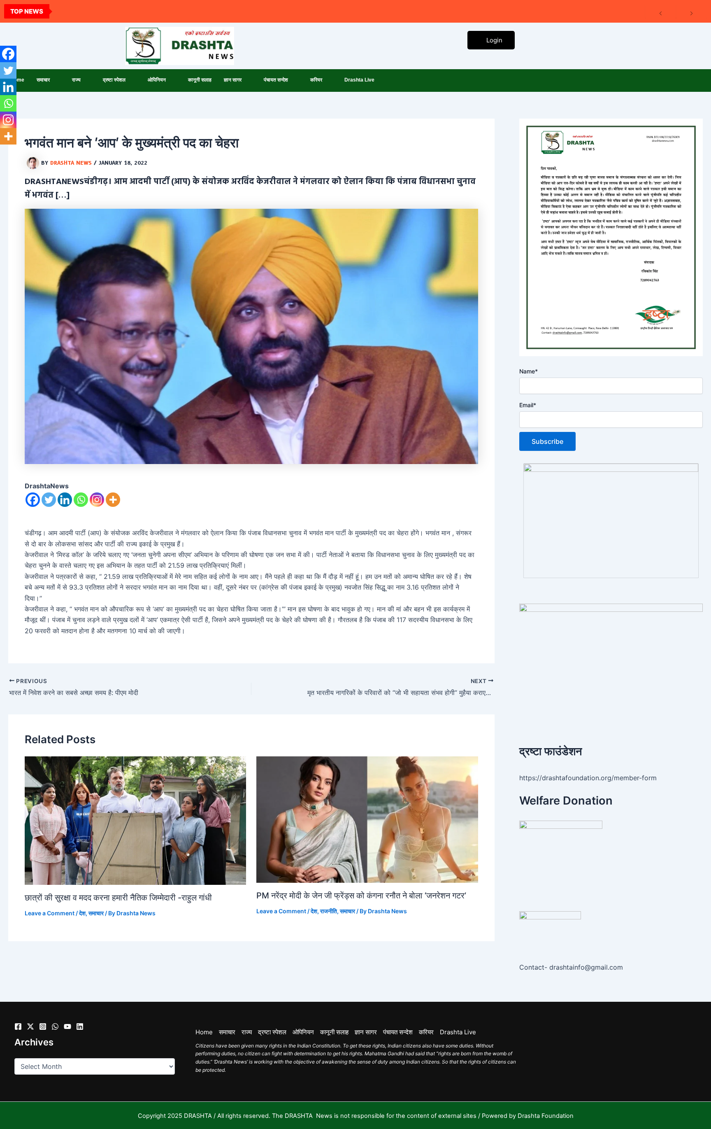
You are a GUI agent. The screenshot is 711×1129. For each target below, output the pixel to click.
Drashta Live (359, 80)
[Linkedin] (65, 499)
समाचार (43, 80)
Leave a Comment (49, 913)
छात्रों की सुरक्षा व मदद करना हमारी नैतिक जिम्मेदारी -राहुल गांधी (118, 898)
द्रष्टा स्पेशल (114, 80)
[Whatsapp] (81, 499)
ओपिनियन (157, 80)
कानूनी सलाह (199, 80)
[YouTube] (67, 1026)
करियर (316, 80)
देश (82, 913)
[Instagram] (97, 499)
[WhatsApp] (55, 1026)
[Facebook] (33, 499)
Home (204, 1032)
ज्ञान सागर (233, 80)
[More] (113, 499)
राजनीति (328, 910)
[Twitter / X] (30, 1026)
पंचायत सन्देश (276, 80)
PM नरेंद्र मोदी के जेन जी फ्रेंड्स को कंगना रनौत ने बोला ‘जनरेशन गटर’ (361, 895)
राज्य (76, 80)
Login (494, 40)
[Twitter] (49, 499)
